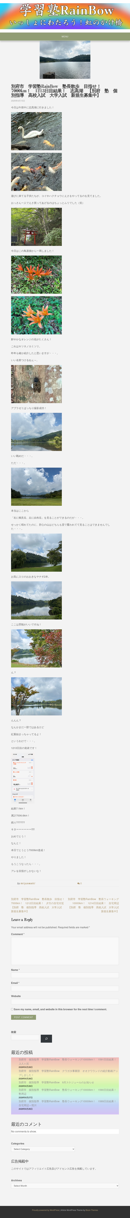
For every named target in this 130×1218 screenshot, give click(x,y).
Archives (16, 1180)
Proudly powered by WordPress (46, 1210)
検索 (13, 1032)
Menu (65, 36)
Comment (17, 934)
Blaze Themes (92, 1210)
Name (15, 970)
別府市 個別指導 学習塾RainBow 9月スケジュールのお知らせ (56, 1082)
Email (15, 983)
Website (16, 996)
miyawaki (28, 883)
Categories (17, 1143)
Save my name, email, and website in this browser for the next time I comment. (60, 1009)
